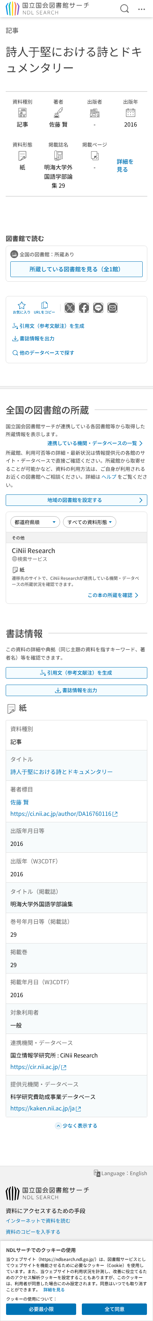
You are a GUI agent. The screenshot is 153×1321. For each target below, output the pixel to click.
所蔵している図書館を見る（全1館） (77, 269)
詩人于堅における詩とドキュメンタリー (61, 771)
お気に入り (22, 312)
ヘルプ (108, 476)
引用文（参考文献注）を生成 (52, 325)
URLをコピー (44, 312)
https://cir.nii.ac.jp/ (35, 1066)
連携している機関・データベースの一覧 (92, 443)
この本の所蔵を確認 (110, 594)
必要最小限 (41, 1308)
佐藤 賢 (19, 802)
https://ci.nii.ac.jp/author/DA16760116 (60, 813)
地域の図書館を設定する (74, 499)
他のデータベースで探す (47, 352)
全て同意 (115, 1308)
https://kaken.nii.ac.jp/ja (42, 1108)
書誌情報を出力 (37, 338)
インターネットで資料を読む (38, 1220)
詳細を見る (125, 165)
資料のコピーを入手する (33, 1231)
